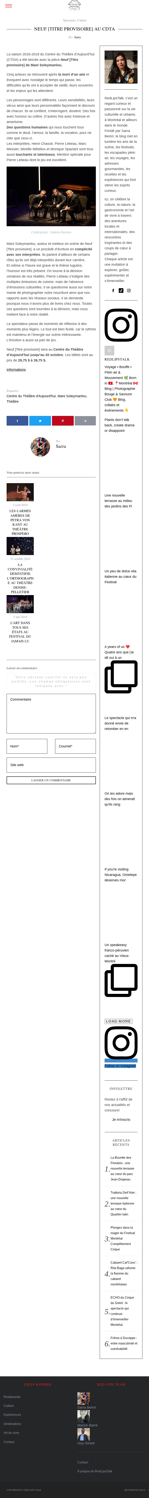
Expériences (12, 1414)
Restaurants (12, 1396)
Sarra (77, 37)
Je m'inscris (121, 1120)
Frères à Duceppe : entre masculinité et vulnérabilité (124, 1343)
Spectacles (69, 20)
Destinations (12, 1424)
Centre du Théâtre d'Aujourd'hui (31, 396)
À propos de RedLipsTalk (94, 1471)
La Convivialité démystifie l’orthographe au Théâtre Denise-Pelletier (20, 578)
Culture (82, 20)
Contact (9, 1442)
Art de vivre (11, 1432)
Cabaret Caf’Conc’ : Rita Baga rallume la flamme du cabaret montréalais (124, 1273)
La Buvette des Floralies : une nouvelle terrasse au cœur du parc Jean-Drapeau (122, 1168)
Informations (16, 370)
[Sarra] (111, 1398)
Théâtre (13, 401)
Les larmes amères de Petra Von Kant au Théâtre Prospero (20, 522)
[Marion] (111, 1416)
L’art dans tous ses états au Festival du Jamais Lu (20, 631)
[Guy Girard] (111, 1434)
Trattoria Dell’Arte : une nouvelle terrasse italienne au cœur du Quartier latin (123, 1203)
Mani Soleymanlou (72, 396)
